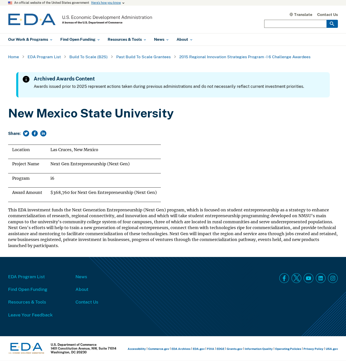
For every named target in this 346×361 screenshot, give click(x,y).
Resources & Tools (27, 302)
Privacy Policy (313, 349)
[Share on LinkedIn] (43, 133)
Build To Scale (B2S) (88, 56)
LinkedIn (321, 278)
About (81, 289)
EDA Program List (44, 56)
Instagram (333, 278)
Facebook (284, 278)
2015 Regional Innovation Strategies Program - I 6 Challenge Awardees (245, 56)
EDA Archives (180, 349)
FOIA (210, 349)
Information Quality (259, 349)
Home (13, 56)
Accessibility (137, 349)
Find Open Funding (27, 289)
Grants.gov (234, 349)
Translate (303, 14)
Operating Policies (288, 349)
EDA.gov (199, 349)
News (81, 276)
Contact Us (327, 14)
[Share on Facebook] (35, 133)
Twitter (296, 278)
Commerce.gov (158, 349)
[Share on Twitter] (26, 133)
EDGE (220, 349)
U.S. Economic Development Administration (80, 19)
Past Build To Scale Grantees (143, 56)
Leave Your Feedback (30, 314)
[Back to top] (333, 348)
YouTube (308, 278)
